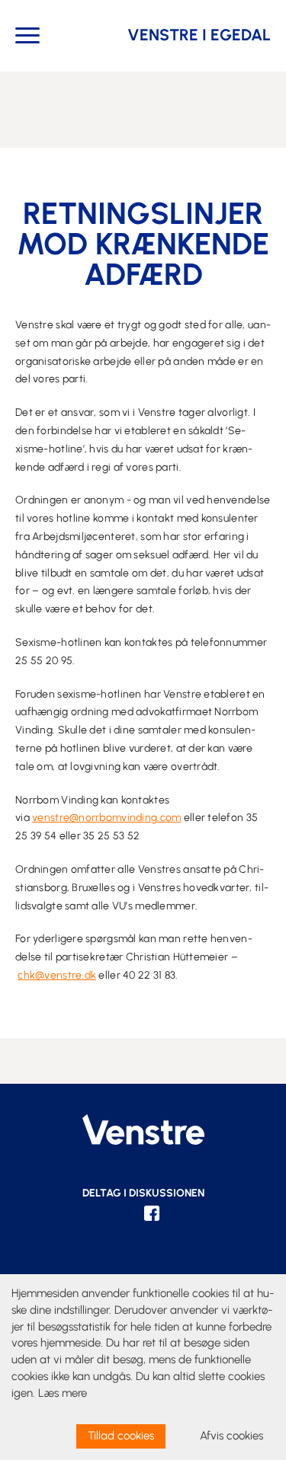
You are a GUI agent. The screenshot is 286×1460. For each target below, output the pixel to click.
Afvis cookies (231, 1435)
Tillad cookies (121, 1435)
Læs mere (62, 1393)
